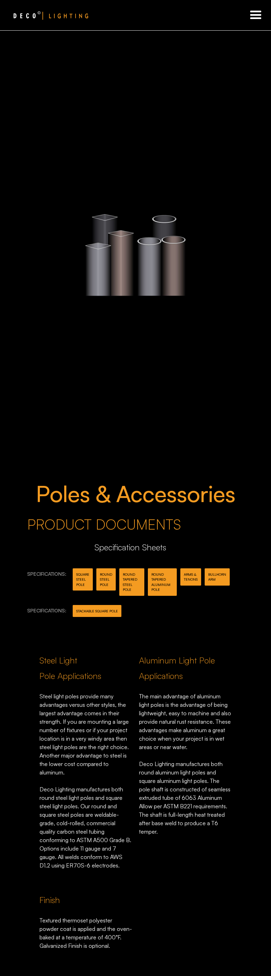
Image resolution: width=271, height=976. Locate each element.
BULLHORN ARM (217, 576)
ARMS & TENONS (191, 576)
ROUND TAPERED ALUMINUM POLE (160, 582)
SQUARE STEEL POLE (82, 579)
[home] (44, 15)
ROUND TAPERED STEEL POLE (130, 582)
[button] (256, 15)
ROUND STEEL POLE (106, 579)
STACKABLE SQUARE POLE (97, 611)
